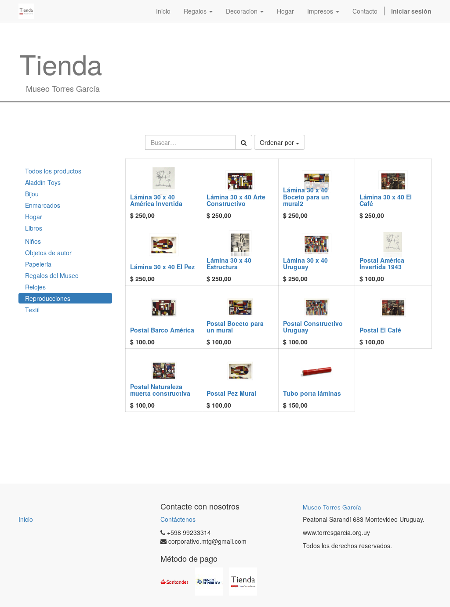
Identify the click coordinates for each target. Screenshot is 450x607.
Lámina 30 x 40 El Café (385, 200)
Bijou (32, 193)
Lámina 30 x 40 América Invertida (156, 200)
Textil (32, 309)
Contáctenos (178, 519)
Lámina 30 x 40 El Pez (162, 266)
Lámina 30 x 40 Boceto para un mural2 (306, 196)
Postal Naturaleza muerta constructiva (160, 389)
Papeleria (38, 264)
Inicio (25, 519)
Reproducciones (47, 298)
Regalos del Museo (52, 275)
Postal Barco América (162, 329)
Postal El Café (380, 329)
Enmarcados (42, 205)
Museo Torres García (332, 507)
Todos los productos (53, 170)
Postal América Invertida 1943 (381, 263)
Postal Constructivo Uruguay (313, 326)
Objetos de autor (48, 252)
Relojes (35, 286)
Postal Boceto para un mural (235, 326)
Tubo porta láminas (312, 393)
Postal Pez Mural (231, 393)
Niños (33, 241)
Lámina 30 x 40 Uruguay (305, 263)
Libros (33, 228)
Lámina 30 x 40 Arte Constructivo (236, 200)
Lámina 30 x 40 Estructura (229, 263)
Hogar (33, 216)
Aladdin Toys (43, 182)
